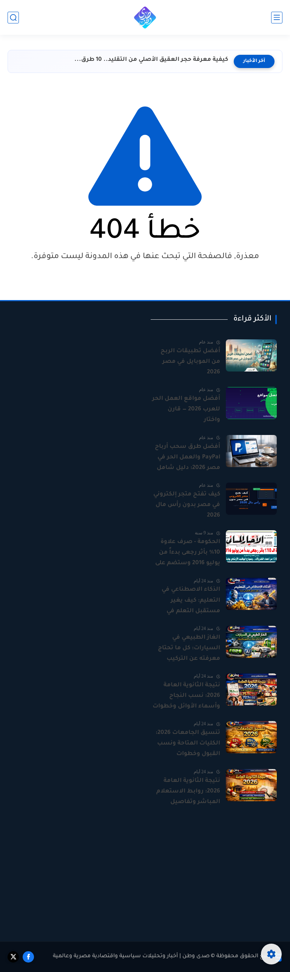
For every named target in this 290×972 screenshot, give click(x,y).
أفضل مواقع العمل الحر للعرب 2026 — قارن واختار (186, 409)
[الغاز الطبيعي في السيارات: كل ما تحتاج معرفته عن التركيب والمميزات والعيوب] (251, 642)
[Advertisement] (76, 361)
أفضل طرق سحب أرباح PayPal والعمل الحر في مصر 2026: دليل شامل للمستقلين (187, 458)
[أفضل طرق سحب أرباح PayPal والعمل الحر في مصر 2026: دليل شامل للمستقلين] (251, 451)
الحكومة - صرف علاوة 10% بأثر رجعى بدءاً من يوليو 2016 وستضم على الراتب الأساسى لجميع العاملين (187, 553)
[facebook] (28, 957)
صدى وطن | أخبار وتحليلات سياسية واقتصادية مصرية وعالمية (131, 956)
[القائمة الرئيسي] (276, 17)
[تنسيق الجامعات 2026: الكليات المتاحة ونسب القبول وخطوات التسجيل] (251, 737)
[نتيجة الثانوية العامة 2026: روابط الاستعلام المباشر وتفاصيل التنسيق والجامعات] (251, 785)
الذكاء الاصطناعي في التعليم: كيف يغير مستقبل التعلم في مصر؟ (191, 601)
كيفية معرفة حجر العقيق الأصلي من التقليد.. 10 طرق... (151, 60)
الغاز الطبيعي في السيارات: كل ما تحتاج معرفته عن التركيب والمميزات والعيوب (189, 649)
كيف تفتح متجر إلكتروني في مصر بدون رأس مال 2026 (186, 505)
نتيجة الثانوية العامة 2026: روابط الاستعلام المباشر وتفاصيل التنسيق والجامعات (188, 792)
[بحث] (13, 17)
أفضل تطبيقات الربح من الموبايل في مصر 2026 (190, 362)
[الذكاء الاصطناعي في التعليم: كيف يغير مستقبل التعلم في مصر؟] (251, 594)
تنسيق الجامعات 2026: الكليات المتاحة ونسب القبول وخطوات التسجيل (188, 744)
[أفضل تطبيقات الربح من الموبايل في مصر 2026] (251, 355)
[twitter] (13, 957)
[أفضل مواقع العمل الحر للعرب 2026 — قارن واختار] (251, 403)
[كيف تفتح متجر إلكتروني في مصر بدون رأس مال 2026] (251, 499)
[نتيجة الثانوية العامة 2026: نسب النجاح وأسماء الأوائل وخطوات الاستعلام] (251, 689)
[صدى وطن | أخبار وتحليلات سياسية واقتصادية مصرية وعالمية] (145, 17)
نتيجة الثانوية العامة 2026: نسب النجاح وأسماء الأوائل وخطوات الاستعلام (186, 697)
